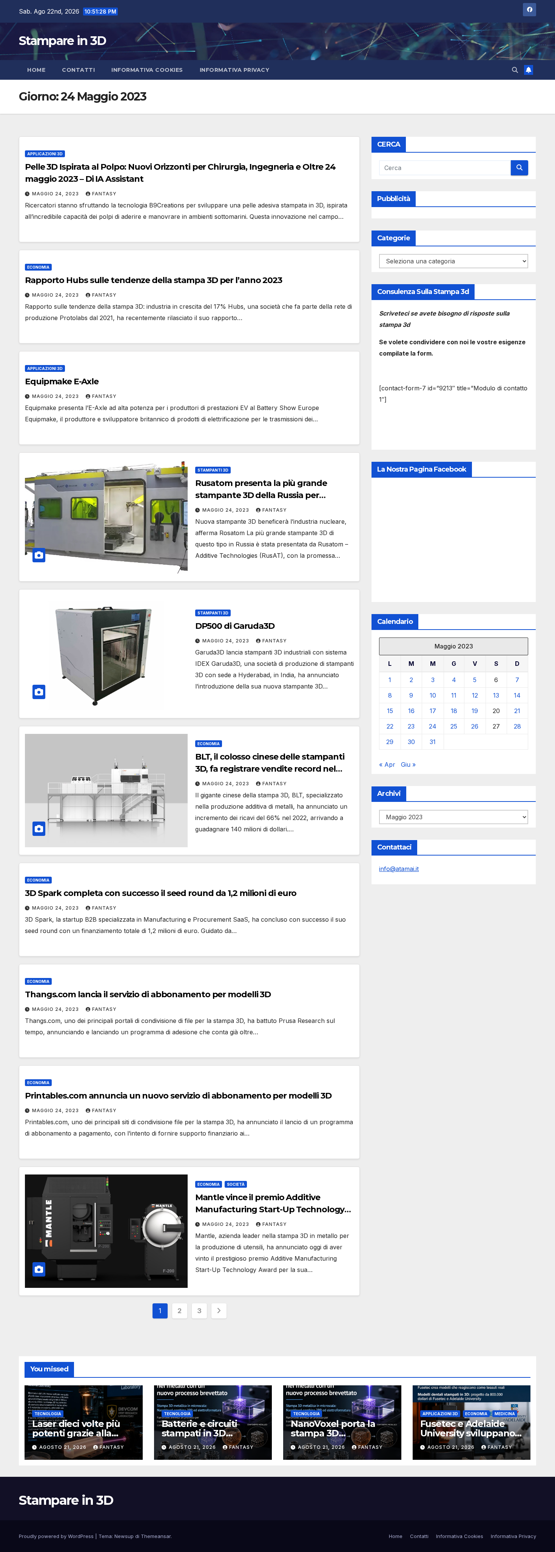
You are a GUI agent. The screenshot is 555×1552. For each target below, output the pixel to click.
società (236, 1184)
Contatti (78, 70)
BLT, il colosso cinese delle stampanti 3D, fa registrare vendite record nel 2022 (269, 769)
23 (411, 726)
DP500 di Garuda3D (234, 626)
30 (411, 742)
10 (433, 695)
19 (475, 711)
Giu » (408, 765)
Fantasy (104, 194)
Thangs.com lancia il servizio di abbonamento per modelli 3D (148, 994)
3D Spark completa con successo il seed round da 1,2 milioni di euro (160, 893)
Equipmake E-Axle (61, 381)
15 (390, 711)
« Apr (387, 765)
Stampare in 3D (62, 40)
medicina (505, 1413)
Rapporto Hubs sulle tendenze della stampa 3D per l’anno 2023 (153, 280)
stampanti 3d (212, 470)
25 (453, 726)
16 (411, 711)
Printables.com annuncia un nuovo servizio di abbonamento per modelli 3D (178, 1096)
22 (390, 726)
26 (474, 726)
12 (475, 695)
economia (38, 267)
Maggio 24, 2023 (56, 194)
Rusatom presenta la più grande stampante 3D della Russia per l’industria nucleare (261, 495)
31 (433, 742)
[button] (515, 70)
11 (453, 695)
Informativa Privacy (235, 70)
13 (496, 695)
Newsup (124, 1536)
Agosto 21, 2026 (63, 1447)
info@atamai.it (399, 869)
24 (432, 726)
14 (517, 695)
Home (36, 70)
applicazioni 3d (45, 154)
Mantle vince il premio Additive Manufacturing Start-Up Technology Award (270, 1209)
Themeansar (156, 1536)
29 (389, 742)
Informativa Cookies (147, 70)
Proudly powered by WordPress (57, 1536)
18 (454, 711)
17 (433, 711)
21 (517, 711)
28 (517, 726)
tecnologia (47, 1413)
